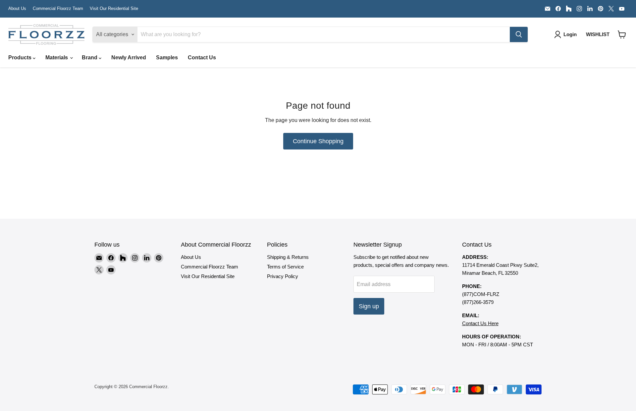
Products (20, 57)
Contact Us (202, 57)
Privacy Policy (282, 276)
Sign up (369, 306)
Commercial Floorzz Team (58, 8)
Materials (57, 57)
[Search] (519, 34)
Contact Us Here (480, 323)
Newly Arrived (128, 57)
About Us (17, 8)
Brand (90, 57)
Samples (167, 57)
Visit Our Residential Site (114, 8)
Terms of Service (285, 266)
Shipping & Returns (288, 257)
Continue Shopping (318, 141)
